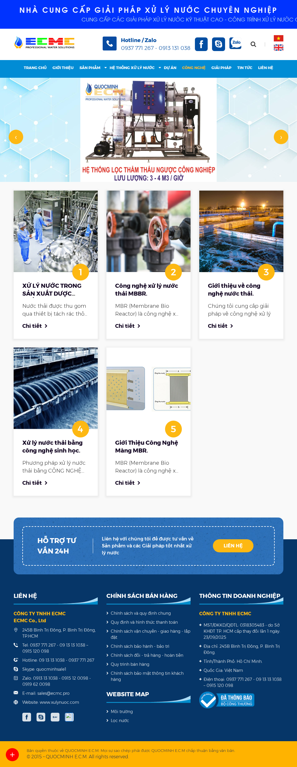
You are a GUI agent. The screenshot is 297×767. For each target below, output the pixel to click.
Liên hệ (265, 67)
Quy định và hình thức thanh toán (144, 622)
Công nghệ (194, 67)
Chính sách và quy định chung (141, 613)
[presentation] (16, 137)
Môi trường (122, 711)
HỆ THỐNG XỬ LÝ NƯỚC (132, 67)
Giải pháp (221, 67)
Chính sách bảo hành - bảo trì (140, 646)
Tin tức (244, 67)
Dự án (170, 67)
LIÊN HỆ (233, 546)
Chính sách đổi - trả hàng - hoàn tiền (147, 655)
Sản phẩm (89, 67)
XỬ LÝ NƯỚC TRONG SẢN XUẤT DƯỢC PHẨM (52, 293)
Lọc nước (120, 720)
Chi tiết (32, 326)
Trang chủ (35, 67)
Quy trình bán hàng (130, 664)
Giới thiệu (63, 67)
